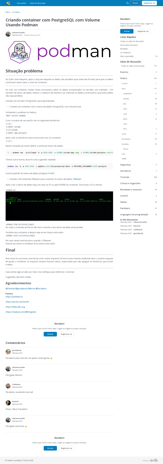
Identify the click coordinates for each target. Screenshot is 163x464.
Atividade (124, 49)
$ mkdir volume (13, 127)
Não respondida (138, 56)
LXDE (140, 109)
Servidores (138, 170)
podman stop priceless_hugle (20, 224)
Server (139, 134)
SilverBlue (139, 144)
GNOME (140, 99)
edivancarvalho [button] (18, 33)
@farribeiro (41, 288)
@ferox (31, 288)
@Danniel (10, 288)
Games (138, 202)
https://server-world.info (17, 301)
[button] (8, 34)
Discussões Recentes (129, 45)
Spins (139, 88)
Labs (139, 154)
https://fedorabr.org (15, 306)
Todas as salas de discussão (132, 41)
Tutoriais (138, 177)
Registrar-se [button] (66, 334)
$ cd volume (11, 130)
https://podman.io (14, 296)
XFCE (140, 129)
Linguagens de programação (138, 214)
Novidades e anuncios (138, 189)
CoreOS (139, 83)
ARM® (124, 159)
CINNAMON (140, 93)
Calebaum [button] (16, 384)
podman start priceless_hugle (20, 236)
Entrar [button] (50, 334)
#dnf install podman (16, 116)
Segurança (138, 164)
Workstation (139, 139)
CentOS (138, 195)
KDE (140, 104)
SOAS (125, 124)
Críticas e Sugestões (138, 183)
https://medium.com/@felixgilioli (21, 312)
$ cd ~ (9, 124)
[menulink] (21, 3)
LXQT (140, 114)
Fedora (138, 78)
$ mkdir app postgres (16, 133)
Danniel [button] (15, 401)
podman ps (10, 190)
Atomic (125, 149)
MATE (140, 119)
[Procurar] (127, 3)
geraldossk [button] (16, 350)
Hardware (138, 208)
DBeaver (77, 179)
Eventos (138, 72)
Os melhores (125, 52)
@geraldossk (21, 288)
